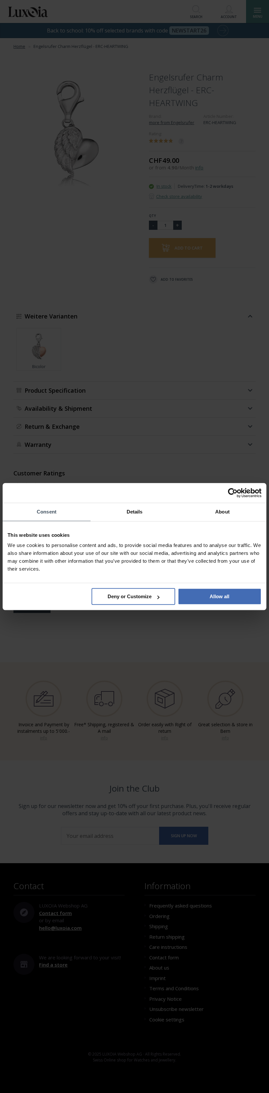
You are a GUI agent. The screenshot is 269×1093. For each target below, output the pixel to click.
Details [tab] (135, 511)
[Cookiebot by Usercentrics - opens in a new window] (232, 493)
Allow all (219, 596)
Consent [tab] (46, 511)
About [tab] (222, 511)
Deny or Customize (130, 596)
